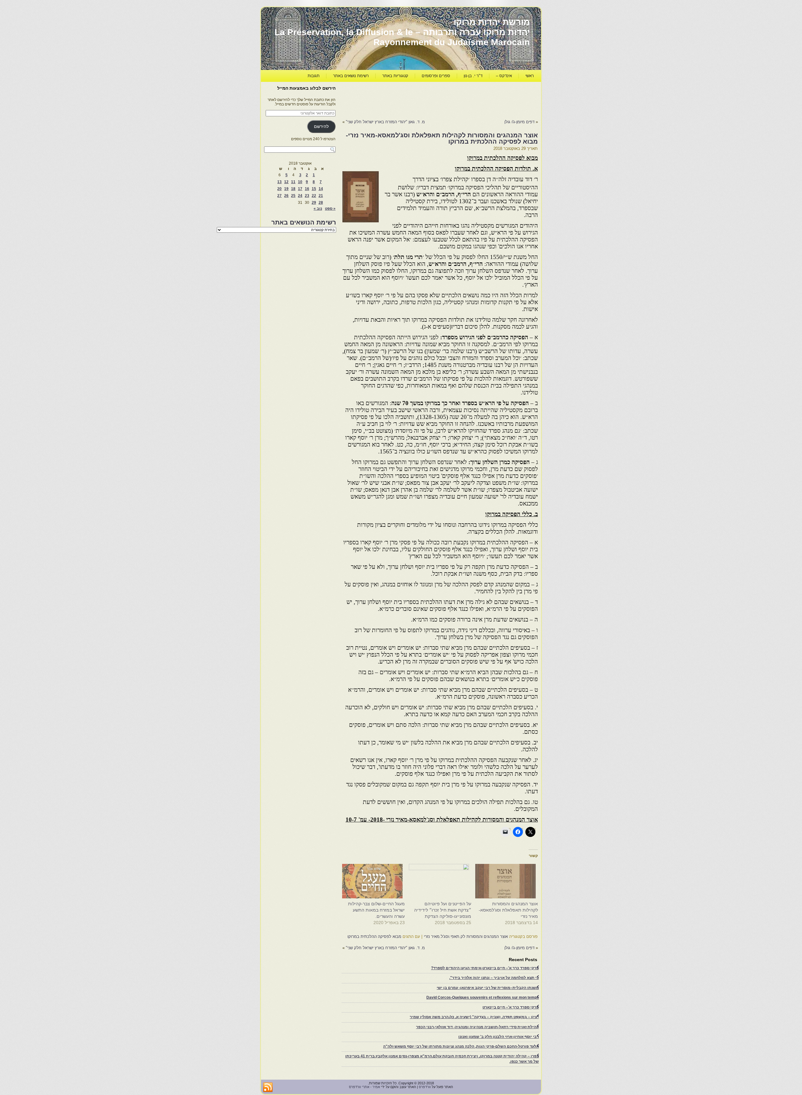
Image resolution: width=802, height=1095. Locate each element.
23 (307, 195)
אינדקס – (504, 75)
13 (279, 182)
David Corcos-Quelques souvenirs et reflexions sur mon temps (482, 997)
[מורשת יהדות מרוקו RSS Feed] (268, 1087)
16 (307, 189)
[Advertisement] (424, 99)
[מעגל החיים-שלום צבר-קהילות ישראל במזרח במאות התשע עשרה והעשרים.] (374, 881)
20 (279, 189)
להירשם (321, 126)
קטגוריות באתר (395, 75)
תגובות (314, 75)
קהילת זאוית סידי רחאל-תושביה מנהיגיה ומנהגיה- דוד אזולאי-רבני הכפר (477, 1027)
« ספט (330, 208)
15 (314, 189)
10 (300, 182)
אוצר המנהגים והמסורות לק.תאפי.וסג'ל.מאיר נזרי (466, 936)
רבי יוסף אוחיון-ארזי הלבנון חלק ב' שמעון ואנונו (498, 1036)
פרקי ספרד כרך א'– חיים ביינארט (510, 1007)
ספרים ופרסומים (436, 75)
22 (314, 195)
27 (279, 195)
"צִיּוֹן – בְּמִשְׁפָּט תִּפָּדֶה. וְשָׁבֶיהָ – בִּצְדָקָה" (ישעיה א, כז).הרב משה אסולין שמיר (474, 1017)
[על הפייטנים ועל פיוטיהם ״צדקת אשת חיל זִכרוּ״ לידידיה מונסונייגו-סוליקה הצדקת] (441, 881)
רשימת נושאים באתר (351, 75)
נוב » (318, 208)
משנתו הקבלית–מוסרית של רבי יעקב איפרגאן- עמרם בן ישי (488, 988)
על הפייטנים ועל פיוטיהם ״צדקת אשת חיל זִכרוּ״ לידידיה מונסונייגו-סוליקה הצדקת (442, 910)
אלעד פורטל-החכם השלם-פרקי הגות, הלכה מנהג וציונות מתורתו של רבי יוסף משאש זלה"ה (461, 1046)
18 (293, 189)
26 (286, 195)
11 (293, 182)
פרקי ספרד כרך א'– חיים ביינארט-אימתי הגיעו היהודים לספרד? (485, 968)
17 (300, 189)
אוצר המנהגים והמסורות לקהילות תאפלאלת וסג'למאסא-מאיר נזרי (508, 910)
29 (314, 202)
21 (321, 195)
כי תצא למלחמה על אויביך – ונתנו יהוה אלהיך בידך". (494, 978)
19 (286, 189)
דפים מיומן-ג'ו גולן (519, 121)
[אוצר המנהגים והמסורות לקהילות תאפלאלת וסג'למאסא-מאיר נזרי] (507, 881)
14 (321, 189)
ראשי (529, 75)
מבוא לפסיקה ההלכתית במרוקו (374, 936)
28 (321, 202)
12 (286, 182)
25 (293, 195)
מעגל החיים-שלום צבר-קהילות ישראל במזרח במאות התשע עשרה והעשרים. (376, 910)
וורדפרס (425, 1087)
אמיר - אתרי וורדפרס (364, 1087)
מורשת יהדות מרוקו (492, 22)
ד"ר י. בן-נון (473, 75)
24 (300, 195)
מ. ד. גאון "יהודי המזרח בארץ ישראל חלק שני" (385, 121)
